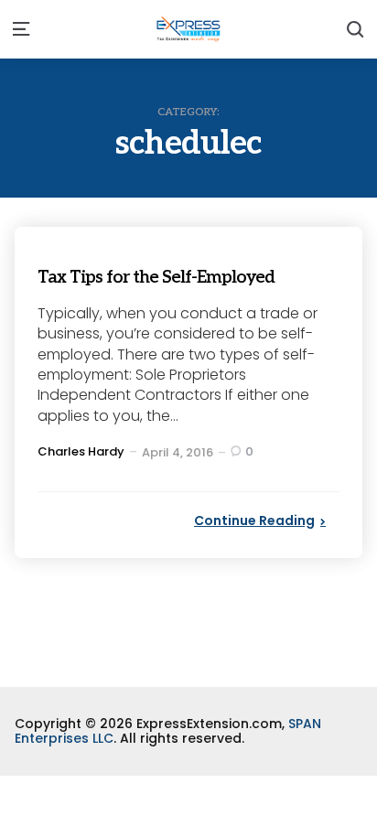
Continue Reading (254, 520)
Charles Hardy (81, 451)
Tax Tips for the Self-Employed (188, 276)
